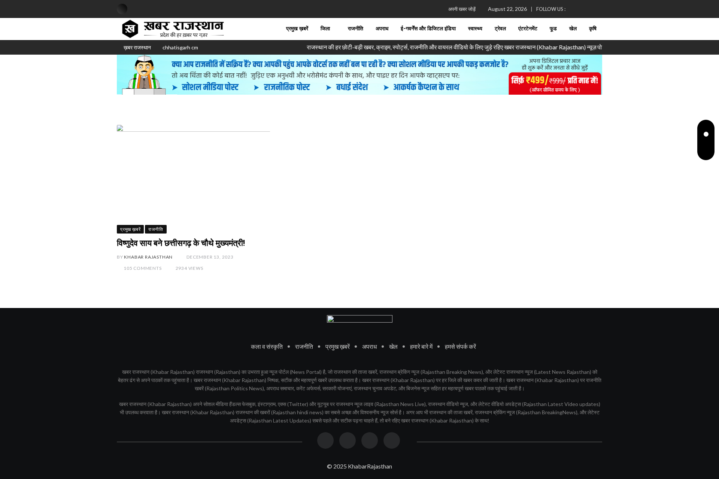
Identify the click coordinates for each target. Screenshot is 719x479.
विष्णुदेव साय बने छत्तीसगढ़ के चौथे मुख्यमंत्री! (181, 243)
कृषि (593, 29)
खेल (573, 29)
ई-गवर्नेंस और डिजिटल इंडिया (428, 29)
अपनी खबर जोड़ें (462, 9)
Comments (143, 268)
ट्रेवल (500, 29)
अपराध (382, 29)
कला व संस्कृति (267, 346)
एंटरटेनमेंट (527, 29)
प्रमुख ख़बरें (297, 29)
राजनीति (355, 29)
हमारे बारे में (421, 346)
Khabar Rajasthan (148, 257)
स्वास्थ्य (475, 29)
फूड (553, 29)
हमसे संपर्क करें (460, 346)
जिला (325, 29)
